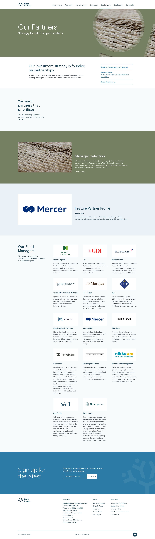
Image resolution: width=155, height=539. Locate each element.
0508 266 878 (77, 508)
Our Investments (98, 503)
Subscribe (92, 476)
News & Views (97, 506)
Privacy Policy (116, 509)
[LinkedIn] (135, 535)
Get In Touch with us (108, 82)
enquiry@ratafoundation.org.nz (75, 503)
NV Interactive (84, 534)
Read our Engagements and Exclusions (114, 67)
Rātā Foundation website (120, 512)
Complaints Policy (117, 506)
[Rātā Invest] (24, 4)
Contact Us (115, 515)
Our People (96, 515)
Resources (96, 509)
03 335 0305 (74, 506)
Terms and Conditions (119, 503)
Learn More (105, 77)
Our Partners (97, 512)
